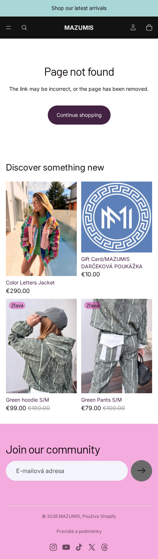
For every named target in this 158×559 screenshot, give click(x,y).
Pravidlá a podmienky (79, 531)
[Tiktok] (79, 547)
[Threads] (104, 547)
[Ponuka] (8, 27)
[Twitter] (91, 547)
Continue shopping (79, 115)
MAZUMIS (69, 516)
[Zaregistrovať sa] (141, 470)
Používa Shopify (99, 516)
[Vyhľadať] (24, 27)
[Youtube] (66, 547)
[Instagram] (53, 547)
